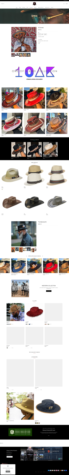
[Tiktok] (6, 463)
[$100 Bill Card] (48, 406)
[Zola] (56, 202)
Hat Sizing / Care (47, 7)
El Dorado (41, 27)
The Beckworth (42, 222)
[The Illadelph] (34, 312)
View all (34, 86)
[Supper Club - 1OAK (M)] (12, 98)
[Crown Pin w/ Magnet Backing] (20, 406)
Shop (48, 435)
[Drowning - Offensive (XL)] (18, 265)
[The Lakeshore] (15, 312)
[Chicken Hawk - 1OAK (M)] (34, 123)
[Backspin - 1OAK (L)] (12, 123)
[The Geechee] (15, 336)
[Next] (35, 39)
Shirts (27, 7)
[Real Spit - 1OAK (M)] (56, 98)
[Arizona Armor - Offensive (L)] (34, 265)
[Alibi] (34, 202)
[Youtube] (3, 463)
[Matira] (34, 175)
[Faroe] (12, 175)
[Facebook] (2, 463)
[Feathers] (20, 373)
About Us (35, 7)
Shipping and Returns (40, 7)
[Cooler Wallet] (48, 373)
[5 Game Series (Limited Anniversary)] (34, 149)
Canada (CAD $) (65, 0)
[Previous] (12, 234)
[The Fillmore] (53, 312)
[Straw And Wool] (34, 3)
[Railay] (56, 175)
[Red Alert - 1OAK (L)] (34, 98)
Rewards (52, 7)
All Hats (20, 7)
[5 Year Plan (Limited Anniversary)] (18, 149)
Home (16, 7)
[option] (23, 39)
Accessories (31, 7)
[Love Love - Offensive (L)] (50, 265)
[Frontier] (12, 202)
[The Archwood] (53, 336)
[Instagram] (5, 463)
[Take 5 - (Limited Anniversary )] (50, 149)
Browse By (23, 7)
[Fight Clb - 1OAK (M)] (56, 123)
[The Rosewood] (34, 336)
